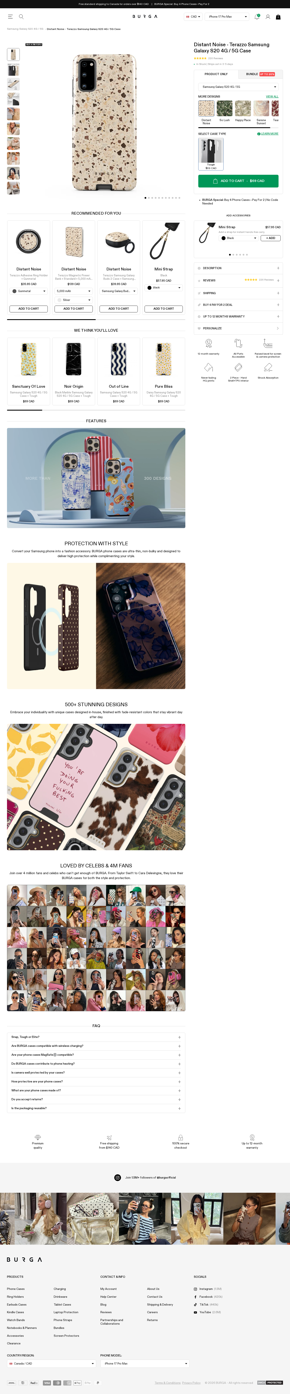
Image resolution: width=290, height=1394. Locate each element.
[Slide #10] (179, 198)
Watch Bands (16, 1320)
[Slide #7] (169, 198)
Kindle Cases (15, 1312)
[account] (268, 16)
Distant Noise (28, 269)
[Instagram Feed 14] (93, 1219)
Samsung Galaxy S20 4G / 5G (25, 29)
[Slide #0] (145, 198)
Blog (103, 1304)
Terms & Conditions (168, 1382)
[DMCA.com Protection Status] (270, 1383)
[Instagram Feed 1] (145, 1219)
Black (163, 275)
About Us (153, 1289)
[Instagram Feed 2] (197, 1219)
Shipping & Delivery (160, 1304)
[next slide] (13, 200)
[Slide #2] (152, 198)
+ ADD (270, 238)
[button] (208, 58)
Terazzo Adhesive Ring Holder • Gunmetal (29, 277)
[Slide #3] (155, 198)
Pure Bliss (164, 387)
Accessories (15, 1335)
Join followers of (150, 1177)
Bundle (260, 74)
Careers (152, 1312)
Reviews (106, 1312)
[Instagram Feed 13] (41, 1219)
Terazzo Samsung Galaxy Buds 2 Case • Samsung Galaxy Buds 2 (119, 277)
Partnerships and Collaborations (111, 1322)
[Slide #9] (176, 198)
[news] (256, 16)
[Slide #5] (162, 198)
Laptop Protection (66, 1312)
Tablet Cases (62, 1304)
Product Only (216, 74)
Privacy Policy (191, 1382)
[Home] (145, 16)
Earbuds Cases (17, 1304)
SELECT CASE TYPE (212, 133)
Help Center (108, 1296)
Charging (60, 1289)
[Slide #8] (172, 198)
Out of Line (119, 387)
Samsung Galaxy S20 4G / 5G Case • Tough (28, 394)
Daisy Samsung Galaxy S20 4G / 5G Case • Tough (164, 394)
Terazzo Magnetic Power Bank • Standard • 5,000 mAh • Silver (73, 277)
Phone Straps (63, 1320)
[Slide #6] (166, 198)
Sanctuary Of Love (28, 387)
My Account (108, 1289)
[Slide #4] (159, 198)
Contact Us (154, 1296)
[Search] (21, 16)
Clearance (14, 1343)
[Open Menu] (10, 16)
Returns (152, 1320)
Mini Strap (163, 269)
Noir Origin (73, 387)
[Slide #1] (149, 198)
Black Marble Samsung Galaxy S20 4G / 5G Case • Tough (74, 394)
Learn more (270, 134)
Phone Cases (16, 1289)
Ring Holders (15, 1296)
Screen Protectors (66, 1335)
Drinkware (60, 1296)
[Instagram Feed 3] (249, 1219)
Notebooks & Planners (22, 1328)
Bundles (59, 1328)
